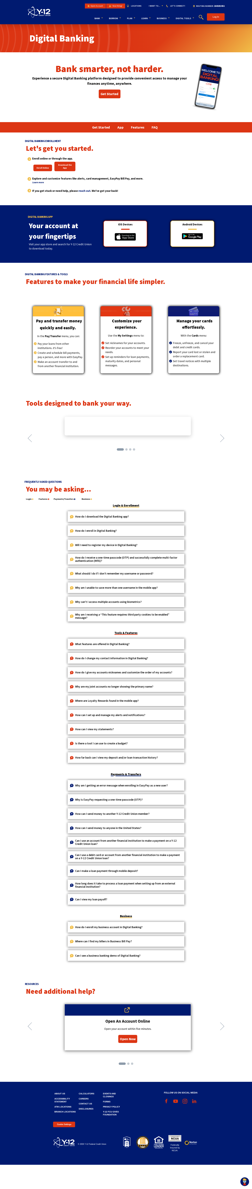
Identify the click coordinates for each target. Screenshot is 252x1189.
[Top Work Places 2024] (127, 1142)
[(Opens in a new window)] (125, 237)
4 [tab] (134, 449)
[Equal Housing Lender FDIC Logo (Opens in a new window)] (159, 1142)
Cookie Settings (64, 1124)
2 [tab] (126, 449)
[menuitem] (135, 6)
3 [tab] (130, 449)
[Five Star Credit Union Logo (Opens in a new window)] (143, 1142)
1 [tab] (118, 449)
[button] (216, 17)
